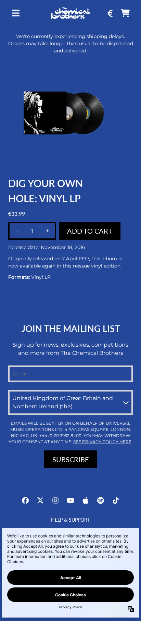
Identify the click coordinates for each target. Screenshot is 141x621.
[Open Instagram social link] (55, 500)
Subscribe (70, 459)
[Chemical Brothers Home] (70, 12)
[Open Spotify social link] (100, 500)
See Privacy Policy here (102, 441)
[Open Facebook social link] (25, 500)
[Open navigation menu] (15, 13)
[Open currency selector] (110, 13)
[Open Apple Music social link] (85, 500)
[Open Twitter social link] (40, 500)
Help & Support (70, 520)
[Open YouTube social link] (70, 500)
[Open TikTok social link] (115, 500)
